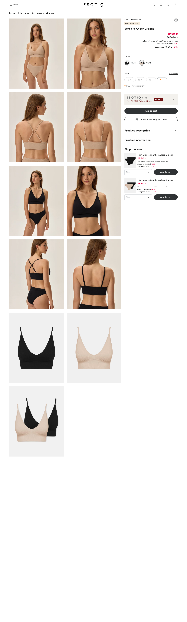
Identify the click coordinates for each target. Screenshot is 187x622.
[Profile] (161, 4)
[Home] (93, 4)
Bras (27, 13)
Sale (20, 13)
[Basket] (175, 4)
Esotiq (12, 13)
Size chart (173, 74)
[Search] (153, 4)
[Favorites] (168, 4)
